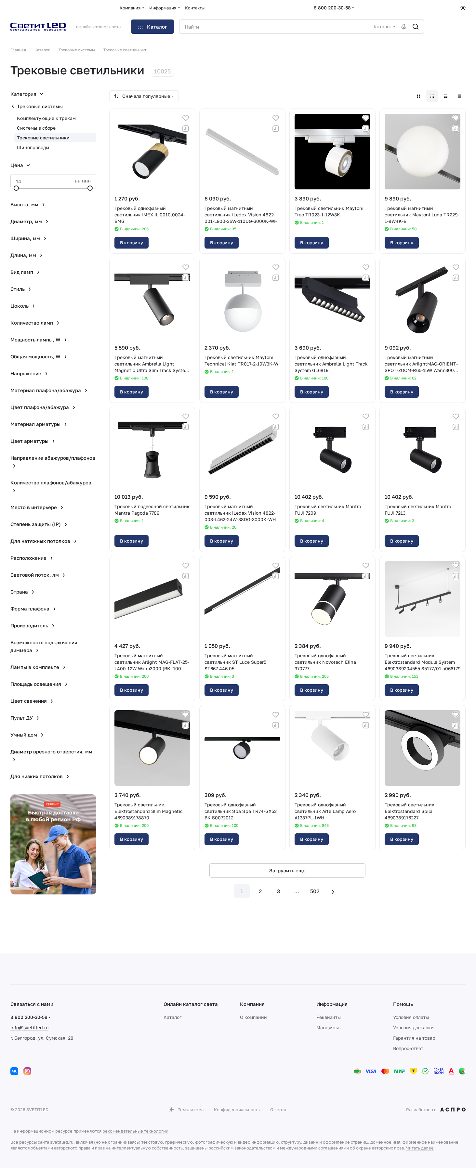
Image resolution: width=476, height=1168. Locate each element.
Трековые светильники (43, 137)
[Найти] (415, 26)
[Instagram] (27, 1071)
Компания (252, 1004)
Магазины (327, 1027)
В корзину (131, 242)
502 (314, 891)
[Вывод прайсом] (459, 96)
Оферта (278, 1109)
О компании (253, 1017)
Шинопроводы (33, 147)
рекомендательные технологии (135, 1131)
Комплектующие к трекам (46, 118)
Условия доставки (413, 1027)
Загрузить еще (287, 870)
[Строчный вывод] (446, 96)
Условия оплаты (411, 1017)
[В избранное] (185, 118)
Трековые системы (40, 106)
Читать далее (420, 1147)
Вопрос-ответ (408, 1048)
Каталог (172, 1017)
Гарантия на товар (414, 1038)
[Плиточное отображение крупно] (418, 96)
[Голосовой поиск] (404, 26)
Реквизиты (328, 1017)
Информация (332, 1004)
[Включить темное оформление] (463, 7)
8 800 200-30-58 (332, 7)
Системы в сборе (36, 128)
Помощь (403, 1004)
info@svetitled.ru (29, 1027)
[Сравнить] (185, 128)
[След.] (333, 891)
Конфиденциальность (237, 1109)
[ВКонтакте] (14, 1071)
